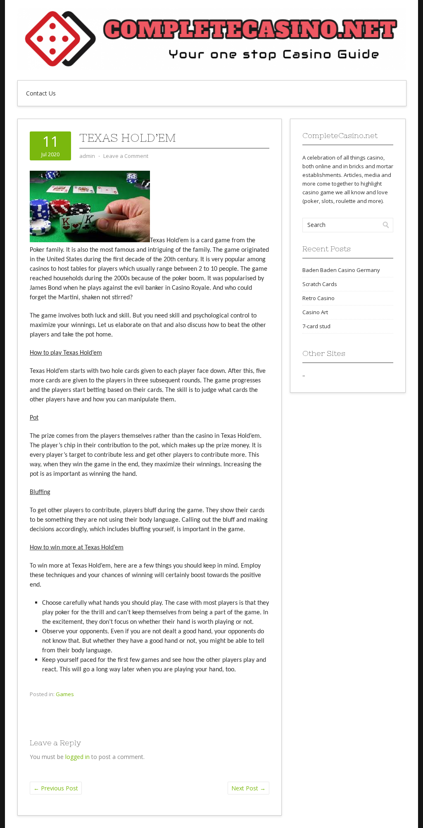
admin (87, 156)
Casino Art (315, 312)
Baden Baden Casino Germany (341, 270)
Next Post (248, 788)
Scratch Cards (319, 284)
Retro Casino (318, 298)
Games (65, 694)
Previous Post (55, 788)
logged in (77, 757)
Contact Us (41, 93)
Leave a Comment (125, 156)
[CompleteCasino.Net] (211, 68)
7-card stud (316, 326)
